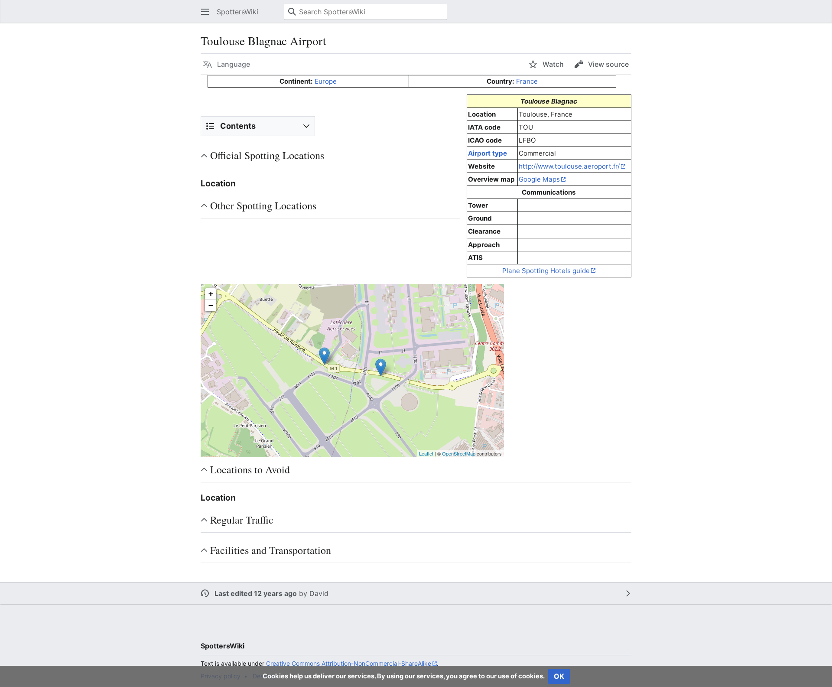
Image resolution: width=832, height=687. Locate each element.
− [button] (210, 305)
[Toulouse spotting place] (324, 356)
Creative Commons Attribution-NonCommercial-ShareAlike (348, 663)
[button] (204, 11)
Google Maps (539, 179)
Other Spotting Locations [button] (263, 205)
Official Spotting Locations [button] (267, 155)
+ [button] (210, 293)
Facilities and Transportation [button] (270, 550)
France (527, 81)
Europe (326, 81)
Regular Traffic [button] (241, 520)
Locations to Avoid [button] (250, 469)
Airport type (487, 153)
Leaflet (426, 453)
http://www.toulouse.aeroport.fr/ (569, 166)
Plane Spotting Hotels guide (546, 271)
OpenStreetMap (458, 453)
